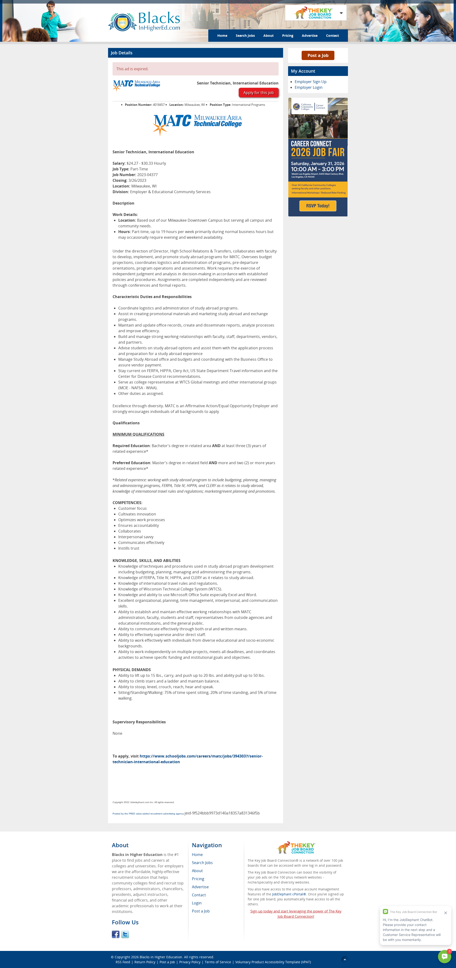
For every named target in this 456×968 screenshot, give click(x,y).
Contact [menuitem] (199, 895)
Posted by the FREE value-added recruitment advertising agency (148, 813)
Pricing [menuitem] (198, 878)
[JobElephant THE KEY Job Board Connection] (296, 843)
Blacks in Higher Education (161, 957)
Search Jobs (245, 35)
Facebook (115, 934)
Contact (332, 35)
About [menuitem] (197, 870)
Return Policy (144, 962)
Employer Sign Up (311, 81)
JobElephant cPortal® (289, 894)
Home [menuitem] (197, 854)
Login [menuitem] (197, 903)
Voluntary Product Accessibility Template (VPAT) (273, 962)
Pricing (287, 35)
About (268, 35)
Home (222, 35)
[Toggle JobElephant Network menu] (314, 12)
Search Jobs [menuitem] (202, 862)
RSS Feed (123, 962)
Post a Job (318, 55)
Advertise (310, 35)
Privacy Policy (189, 962)
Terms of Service (218, 962)
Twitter (125, 934)
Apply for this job (258, 92)
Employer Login (309, 87)
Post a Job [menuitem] (201, 911)
